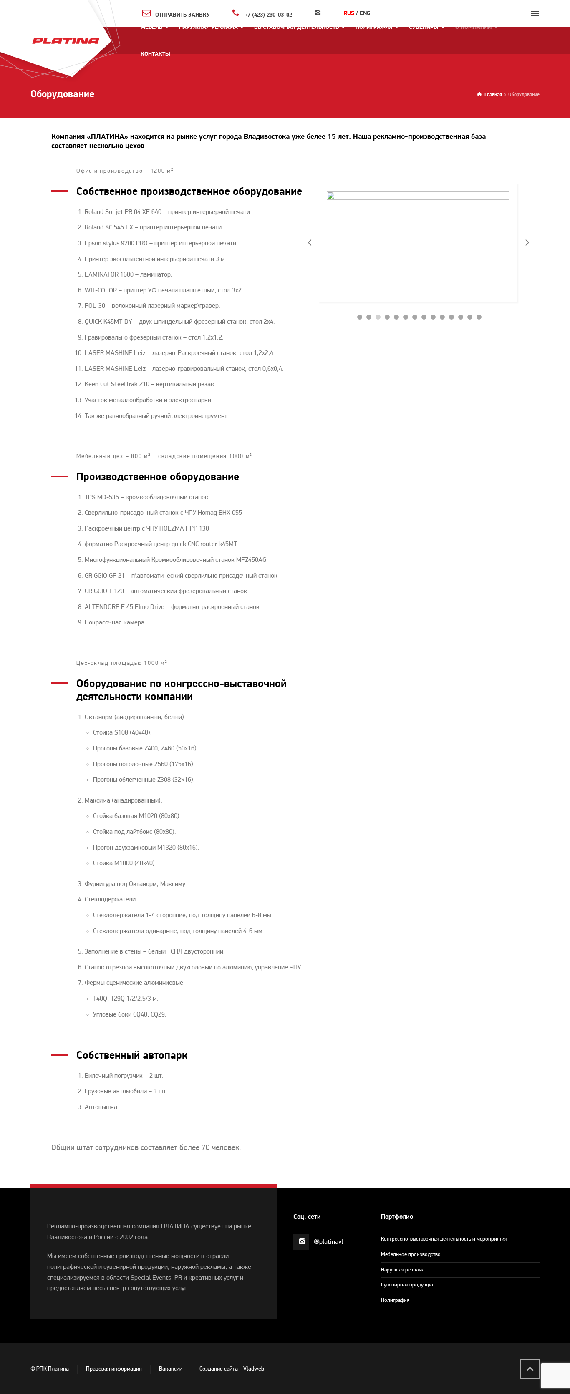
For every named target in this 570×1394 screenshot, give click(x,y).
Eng (365, 13)
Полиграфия (395, 1300)
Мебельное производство (411, 1254)
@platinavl (328, 1242)
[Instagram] (318, 13)
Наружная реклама (402, 1270)
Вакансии (170, 1369)
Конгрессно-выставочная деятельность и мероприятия (444, 1239)
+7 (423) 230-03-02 (268, 15)
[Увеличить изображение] (418, 242)
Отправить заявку (182, 15)
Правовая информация (114, 1369)
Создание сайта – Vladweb (231, 1369)
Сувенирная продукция (407, 1285)
